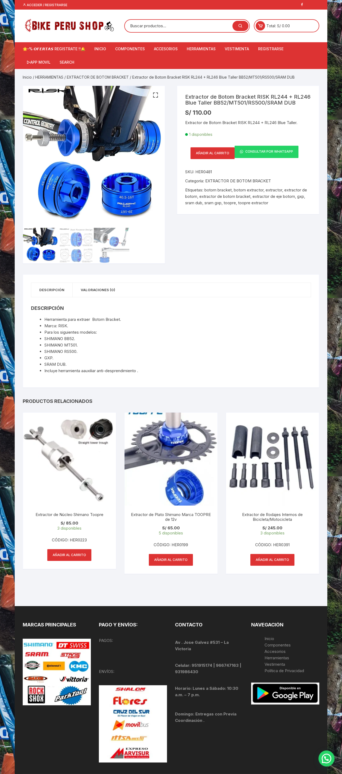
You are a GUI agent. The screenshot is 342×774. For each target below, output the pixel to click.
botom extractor (248, 189)
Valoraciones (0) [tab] (98, 290)
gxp (300, 196)
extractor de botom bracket (224, 196)
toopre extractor (253, 202)
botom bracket (218, 189)
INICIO (100, 49)
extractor (274, 189)
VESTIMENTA (237, 49)
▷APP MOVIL (38, 62)
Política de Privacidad (284, 670)
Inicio (27, 77)
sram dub (193, 202)
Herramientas (277, 657)
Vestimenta (275, 664)
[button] (155, 95)
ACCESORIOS (166, 49)
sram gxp (212, 202)
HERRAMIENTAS (201, 49)
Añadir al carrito (212, 153)
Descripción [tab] (51, 290)
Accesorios (275, 651)
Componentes (278, 645)
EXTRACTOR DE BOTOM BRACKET (98, 77)
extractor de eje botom (273, 196)
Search (67, 62)
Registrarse (270, 49)
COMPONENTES (130, 49)
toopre (230, 202)
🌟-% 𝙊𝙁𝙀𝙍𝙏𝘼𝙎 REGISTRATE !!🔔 (54, 49)
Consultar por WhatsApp (268, 152)
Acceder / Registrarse (46, 5)
